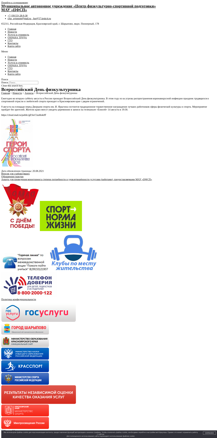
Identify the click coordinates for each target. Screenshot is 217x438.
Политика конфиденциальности (18, 299)
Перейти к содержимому (14, 2)
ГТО (10, 40)
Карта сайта (14, 46)
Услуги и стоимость (18, 34)
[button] (108, 51)
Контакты (13, 43)
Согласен (209, 433)
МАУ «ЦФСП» (14, 10)
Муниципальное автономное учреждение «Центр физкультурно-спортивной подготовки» (78, 6)
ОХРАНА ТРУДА (17, 37)
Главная (12, 29)
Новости (12, 31)
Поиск (4, 82)
